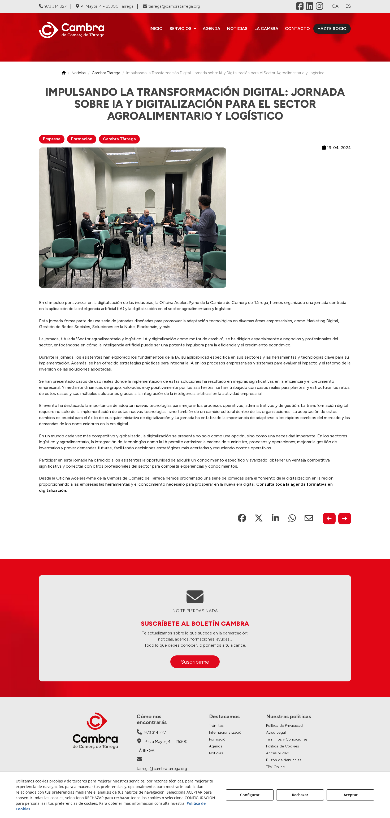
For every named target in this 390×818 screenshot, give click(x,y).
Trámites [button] (216, 725)
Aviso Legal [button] (276, 732)
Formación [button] (81, 138)
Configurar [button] (249, 794)
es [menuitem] (348, 6)
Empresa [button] (51, 138)
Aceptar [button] (351, 794)
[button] (75, 30)
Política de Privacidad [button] (284, 725)
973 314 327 (56, 6)
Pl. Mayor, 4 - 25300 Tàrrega (106, 6)
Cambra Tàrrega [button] (119, 138)
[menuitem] (156, 28)
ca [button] (335, 6)
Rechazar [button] (300, 794)
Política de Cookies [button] (282, 746)
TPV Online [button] (275, 767)
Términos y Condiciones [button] (286, 739)
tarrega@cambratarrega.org (174, 6)
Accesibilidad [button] (277, 753)
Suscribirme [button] (195, 662)
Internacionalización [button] (226, 732)
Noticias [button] (216, 753)
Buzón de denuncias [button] (283, 760)
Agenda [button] (216, 746)
